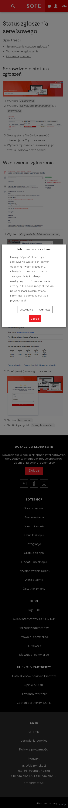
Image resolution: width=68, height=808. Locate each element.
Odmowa (44, 309)
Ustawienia (26, 309)
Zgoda (35, 318)
